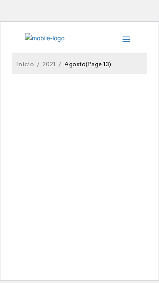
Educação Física (48, 188)
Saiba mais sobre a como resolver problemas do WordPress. (70, 229)
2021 (49, 64)
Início (25, 64)
